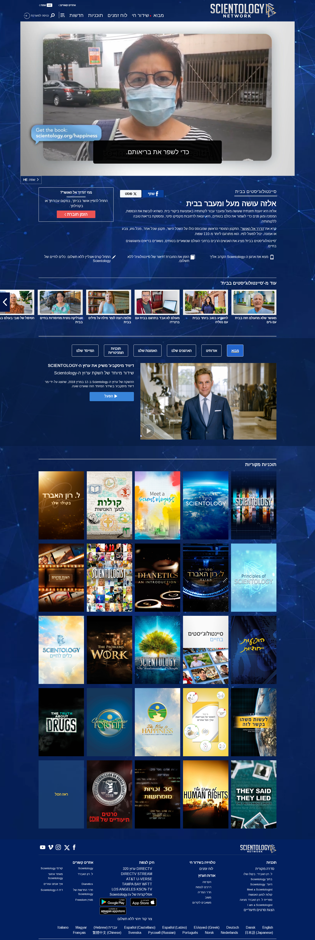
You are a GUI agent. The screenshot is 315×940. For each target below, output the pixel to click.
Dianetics (87, 884)
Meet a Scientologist (259, 889)
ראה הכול (61, 794)
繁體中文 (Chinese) (107, 932)
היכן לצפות (146, 862)
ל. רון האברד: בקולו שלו (258, 874)
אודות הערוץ (206, 875)
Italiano (63, 927)
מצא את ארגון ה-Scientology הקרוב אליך (239, 257)
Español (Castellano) (139, 927)
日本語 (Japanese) (259, 932)
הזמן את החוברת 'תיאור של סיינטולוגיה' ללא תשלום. (158, 259)
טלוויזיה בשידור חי (202, 862)
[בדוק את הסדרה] (253, 505)
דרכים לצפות (203, 887)
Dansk (250, 927)
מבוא (158, 15)
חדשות (76, 15)
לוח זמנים (117, 15)
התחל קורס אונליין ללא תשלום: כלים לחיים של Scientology (77, 259)
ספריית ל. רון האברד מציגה (256, 899)
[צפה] (253, 578)
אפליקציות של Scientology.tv (131, 894)
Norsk (209, 932)
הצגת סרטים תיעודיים (259, 910)
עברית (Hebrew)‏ (105, 927)
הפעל (109, 396)
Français (79, 932)
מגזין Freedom (84, 899)
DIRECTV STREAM (136, 874)
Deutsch (232, 927)
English (267, 927)
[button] (310, 302)
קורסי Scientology (52, 868)
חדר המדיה (204, 892)
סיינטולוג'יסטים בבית (255, 191)
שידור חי (140, 15)
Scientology (85, 868)
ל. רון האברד (85, 874)
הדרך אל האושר (252, 228)
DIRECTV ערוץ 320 (137, 869)
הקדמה (206, 882)
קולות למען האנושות (260, 894)
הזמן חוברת (77, 214)
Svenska (134, 932)
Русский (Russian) (162, 932)
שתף (151, 194)
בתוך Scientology (261, 879)
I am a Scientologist (260, 905)
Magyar (81, 927)
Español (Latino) (174, 927)
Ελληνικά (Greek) (206, 927)
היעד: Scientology (261, 884)
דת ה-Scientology (52, 890)
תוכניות (95, 15)
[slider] (166, 171)
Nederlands (229, 932)
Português (190, 932)
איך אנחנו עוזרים (53, 884)
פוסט (128, 194)
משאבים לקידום (201, 902)
